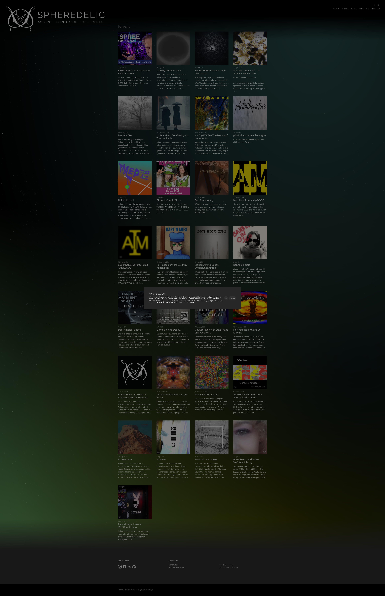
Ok (226, 298)
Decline (232, 298)
